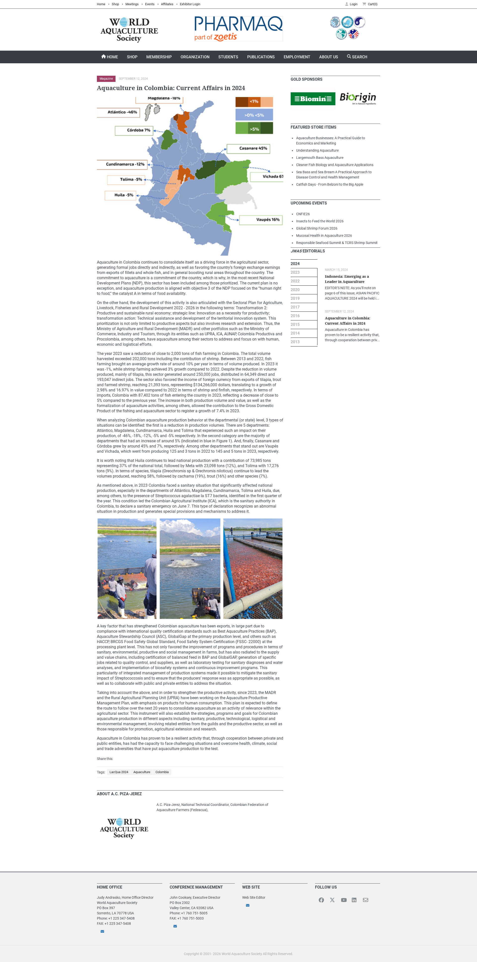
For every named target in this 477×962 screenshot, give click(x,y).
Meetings (132, 4)
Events (150, 4)
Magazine (106, 78)
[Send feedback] (129, 931)
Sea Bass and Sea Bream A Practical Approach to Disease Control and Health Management (334, 174)
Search (359, 57)
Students (228, 57)
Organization (195, 57)
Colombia (162, 772)
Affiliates (167, 4)
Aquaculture (141, 772)
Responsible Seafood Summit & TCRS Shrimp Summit (337, 243)
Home (101, 4)
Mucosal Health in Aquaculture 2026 (324, 236)
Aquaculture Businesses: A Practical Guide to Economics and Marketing (330, 140)
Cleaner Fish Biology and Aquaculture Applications (334, 165)
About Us (328, 57)
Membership (159, 57)
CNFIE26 (303, 214)
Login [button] (354, 4)
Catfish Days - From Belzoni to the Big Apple (329, 184)
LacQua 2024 (119, 772)
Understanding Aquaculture (317, 150)
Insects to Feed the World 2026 (320, 221)
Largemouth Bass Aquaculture (319, 158)
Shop (115, 4)
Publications (261, 57)
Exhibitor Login (190, 4)
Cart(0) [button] (373, 4)
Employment (297, 57)
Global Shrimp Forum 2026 (316, 228)
